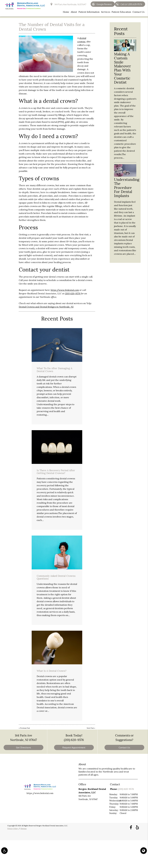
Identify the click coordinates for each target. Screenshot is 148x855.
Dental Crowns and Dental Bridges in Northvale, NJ (46, 306)
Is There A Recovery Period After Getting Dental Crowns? (56, 472)
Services (105, 11)
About (74, 11)
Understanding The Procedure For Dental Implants (126, 187)
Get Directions (23, 747)
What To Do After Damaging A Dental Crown (54, 370)
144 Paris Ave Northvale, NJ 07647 (70, 4)
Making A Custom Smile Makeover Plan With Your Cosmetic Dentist (122, 68)
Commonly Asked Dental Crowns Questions (56, 577)
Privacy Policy (12, 828)
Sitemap (23, 828)
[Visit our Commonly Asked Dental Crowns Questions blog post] (57, 552)
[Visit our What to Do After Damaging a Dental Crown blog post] (57, 345)
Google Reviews (104, 4)
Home (66, 11)
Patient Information (89, 11)
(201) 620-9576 (72, 293)
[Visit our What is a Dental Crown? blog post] (57, 647)
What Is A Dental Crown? (51, 670)
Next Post (90, 728)
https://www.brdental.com (65, 289)
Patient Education (121, 11)
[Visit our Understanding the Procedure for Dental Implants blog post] (125, 175)
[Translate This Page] (143, 850)
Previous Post (25, 728)
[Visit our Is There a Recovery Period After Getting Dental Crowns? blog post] (57, 447)
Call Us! (131, 4)
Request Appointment (73, 747)
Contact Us (138, 11)
